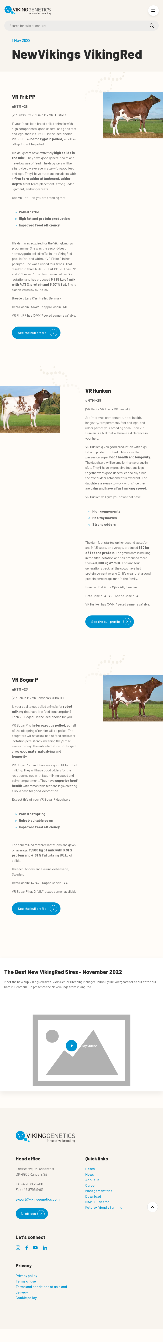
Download (93, 1196)
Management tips (98, 1191)
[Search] (152, 26)
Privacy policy (26, 1275)
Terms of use (26, 1281)
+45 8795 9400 (32, 1184)
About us (92, 1180)
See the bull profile (32, 333)
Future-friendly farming (103, 1207)
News (89, 1174)
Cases (90, 1169)
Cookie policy (26, 1297)
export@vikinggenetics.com (38, 1199)
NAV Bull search (97, 1202)
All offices (28, 1213)
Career (90, 1185)
